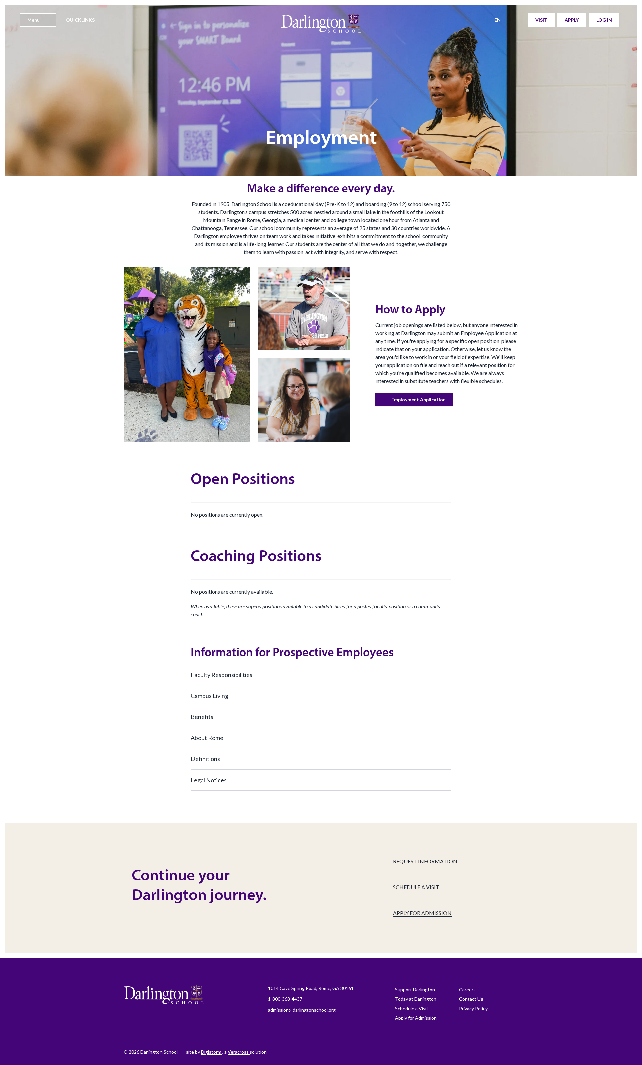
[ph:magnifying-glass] (518, 20)
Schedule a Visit (411, 1008)
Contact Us (471, 999)
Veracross (239, 1052)
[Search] (518, 20)
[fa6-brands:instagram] (446, 1052)
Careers (467, 989)
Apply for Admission (416, 1018)
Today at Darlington (415, 999)
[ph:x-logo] (513, 1052)
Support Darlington (415, 989)
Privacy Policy (473, 1008)
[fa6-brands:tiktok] (463, 1052)
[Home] (321, 26)
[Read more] (430, 1052)
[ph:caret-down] (446, 675)
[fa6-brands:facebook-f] (430, 1052)
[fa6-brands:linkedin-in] (480, 1052)
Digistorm (211, 1052)
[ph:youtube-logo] (497, 1052)
